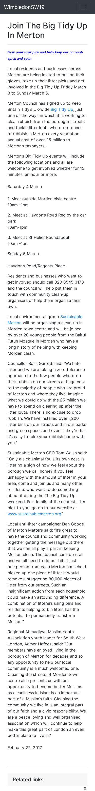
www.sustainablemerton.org (34, 513)
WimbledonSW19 (24, 7)
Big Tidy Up (62, 109)
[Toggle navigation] (84, 7)
